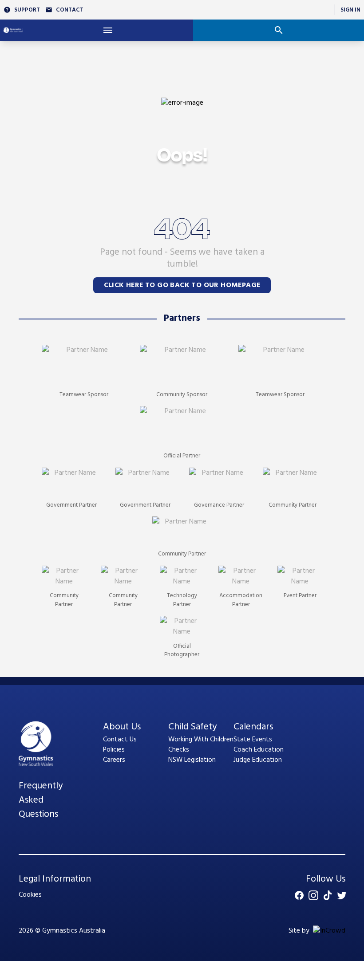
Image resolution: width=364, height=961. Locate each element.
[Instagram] (313, 895)
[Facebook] (299, 895)
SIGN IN (350, 10)
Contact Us (120, 739)
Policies (114, 749)
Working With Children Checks (200, 744)
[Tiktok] (327, 895)
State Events (252, 739)
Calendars (253, 727)
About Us (122, 727)
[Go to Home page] (13, 30)
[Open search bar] (278, 30)
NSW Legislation (192, 760)
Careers (114, 760)
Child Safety (192, 727)
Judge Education (257, 760)
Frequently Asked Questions (41, 800)
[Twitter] (342, 895)
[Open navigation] (108, 30)
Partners (182, 318)
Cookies (30, 895)
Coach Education (258, 749)
